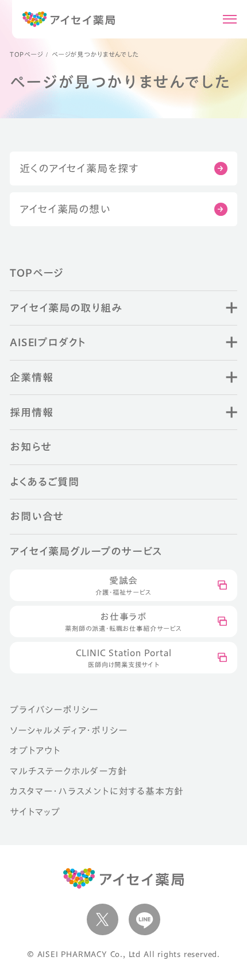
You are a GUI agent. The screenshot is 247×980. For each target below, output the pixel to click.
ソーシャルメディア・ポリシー (68, 730)
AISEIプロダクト (48, 342)
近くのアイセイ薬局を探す (79, 168)
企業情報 (31, 377)
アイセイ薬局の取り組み (66, 308)
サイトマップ (35, 811)
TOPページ (26, 54)
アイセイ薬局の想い (65, 209)
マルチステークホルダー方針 (68, 771)
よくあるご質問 (44, 482)
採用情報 (31, 412)
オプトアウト (35, 750)
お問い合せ (37, 516)
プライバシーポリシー (54, 709)
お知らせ (30, 446)
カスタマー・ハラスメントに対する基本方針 (97, 791)
